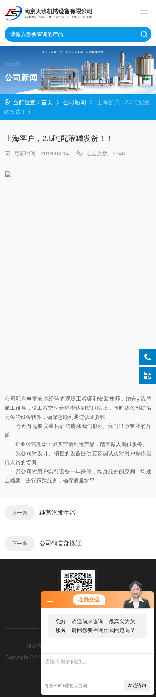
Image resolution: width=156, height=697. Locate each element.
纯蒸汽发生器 (57, 512)
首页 (47, 102)
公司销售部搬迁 (60, 543)
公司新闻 (74, 102)
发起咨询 (137, 685)
